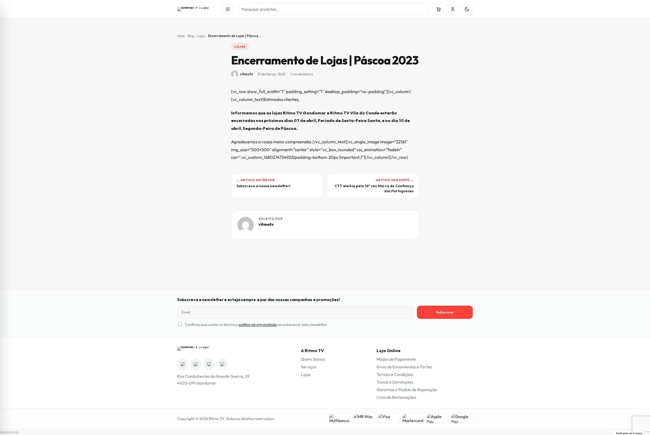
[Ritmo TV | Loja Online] (197, 9)
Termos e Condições (395, 374)
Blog (191, 36)
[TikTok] (222, 364)
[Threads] (209, 364)
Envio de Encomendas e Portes (404, 366)
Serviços (308, 366)
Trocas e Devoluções (395, 382)
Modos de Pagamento (396, 359)
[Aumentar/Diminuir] (2, 432)
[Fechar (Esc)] (16, 432)
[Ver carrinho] (438, 9)
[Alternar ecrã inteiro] (7, 432)
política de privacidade (258, 324)
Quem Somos (313, 359)
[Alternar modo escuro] (467, 9)
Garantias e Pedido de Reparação (407, 389)
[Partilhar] (12, 432)
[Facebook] (182, 364)
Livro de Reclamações (396, 397)
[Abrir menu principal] (228, 9)
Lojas (201, 36)
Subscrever (445, 312)
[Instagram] (195, 364)
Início (181, 36)
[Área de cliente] (453, 9)
